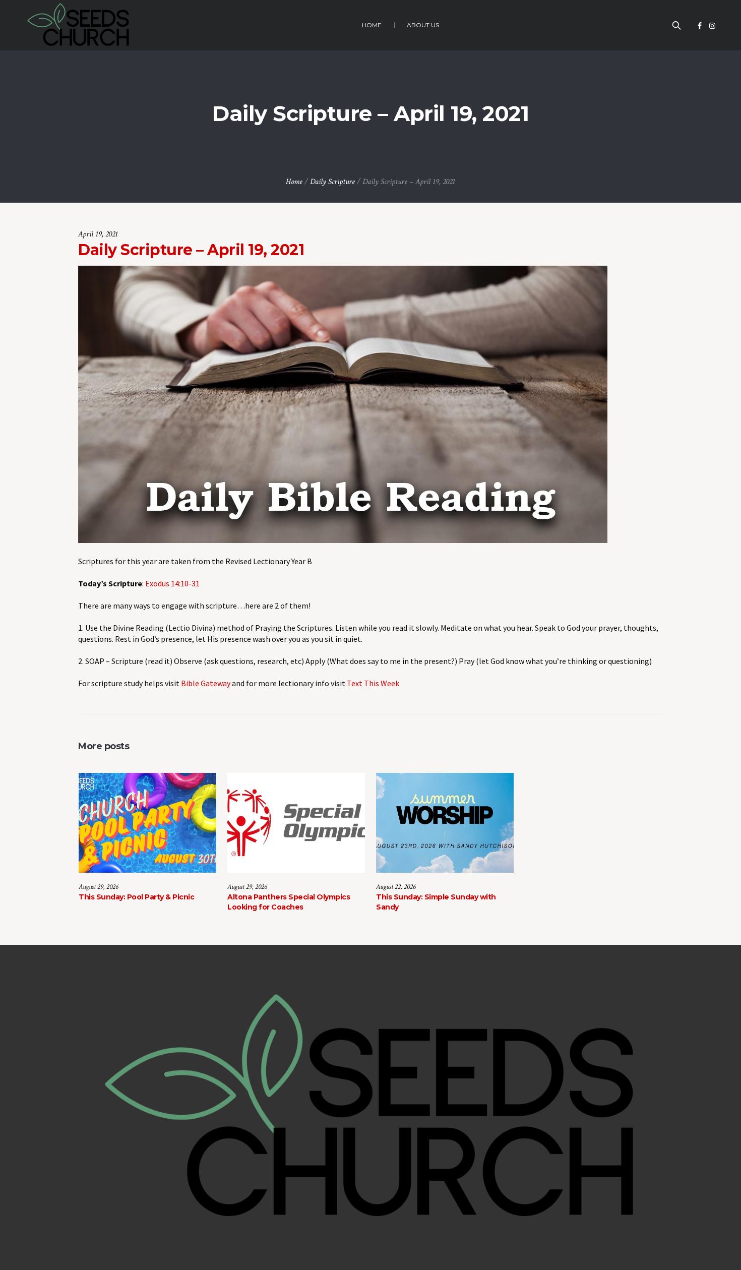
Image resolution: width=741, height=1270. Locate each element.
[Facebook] (700, 26)
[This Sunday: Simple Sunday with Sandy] (445, 823)
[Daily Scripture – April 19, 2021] (342, 403)
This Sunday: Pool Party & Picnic (136, 896)
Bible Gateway (205, 683)
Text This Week (373, 683)
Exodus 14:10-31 (172, 583)
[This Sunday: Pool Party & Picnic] (147, 823)
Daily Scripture (332, 181)
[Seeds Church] (370, 1108)
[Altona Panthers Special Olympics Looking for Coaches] (296, 823)
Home (294, 181)
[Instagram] (712, 26)
